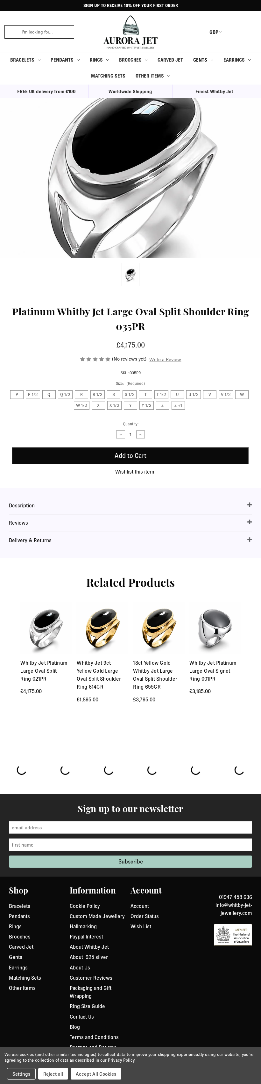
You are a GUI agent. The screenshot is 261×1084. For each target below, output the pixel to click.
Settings (21, 1074)
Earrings (234, 60)
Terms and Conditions (94, 1037)
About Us (80, 967)
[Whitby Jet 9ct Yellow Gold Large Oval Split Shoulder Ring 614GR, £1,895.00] (102, 628)
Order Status (144, 916)
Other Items (150, 75)
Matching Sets (108, 75)
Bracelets (22, 60)
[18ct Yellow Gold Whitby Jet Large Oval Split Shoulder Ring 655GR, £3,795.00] (159, 628)
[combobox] (45, 32)
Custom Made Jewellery (97, 916)
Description (22, 505)
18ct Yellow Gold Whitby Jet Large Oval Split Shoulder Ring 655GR (155, 675)
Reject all (53, 1074)
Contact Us (82, 1017)
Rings (96, 60)
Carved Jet (170, 60)
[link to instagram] (250, 889)
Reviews (18, 523)
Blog (75, 1027)
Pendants (62, 60)
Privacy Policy (121, 1060)
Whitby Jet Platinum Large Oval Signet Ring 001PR (212, 671)
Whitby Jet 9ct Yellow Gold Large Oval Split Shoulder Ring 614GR (99, 675)
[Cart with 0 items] (248, 32)
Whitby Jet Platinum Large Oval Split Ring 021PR (43, 671)
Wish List (140, 926)
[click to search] (10, 32)
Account (139, 906)
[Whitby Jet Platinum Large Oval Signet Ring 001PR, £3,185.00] (215, 628)
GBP (213, 32)
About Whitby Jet (89, 947)
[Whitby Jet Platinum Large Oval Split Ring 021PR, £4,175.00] (46, 628)
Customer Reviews (91, 978)
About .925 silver (89, 957)
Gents (200, 60)
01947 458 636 (235, 897)
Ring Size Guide (87, 1006)
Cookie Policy (85, 906)
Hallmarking (83, 926)
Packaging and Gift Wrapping (90, 992)
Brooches (130, 60)
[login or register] (233, 32)
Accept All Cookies (96, 1074)
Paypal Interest (86, 936)
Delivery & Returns (30, 540)
